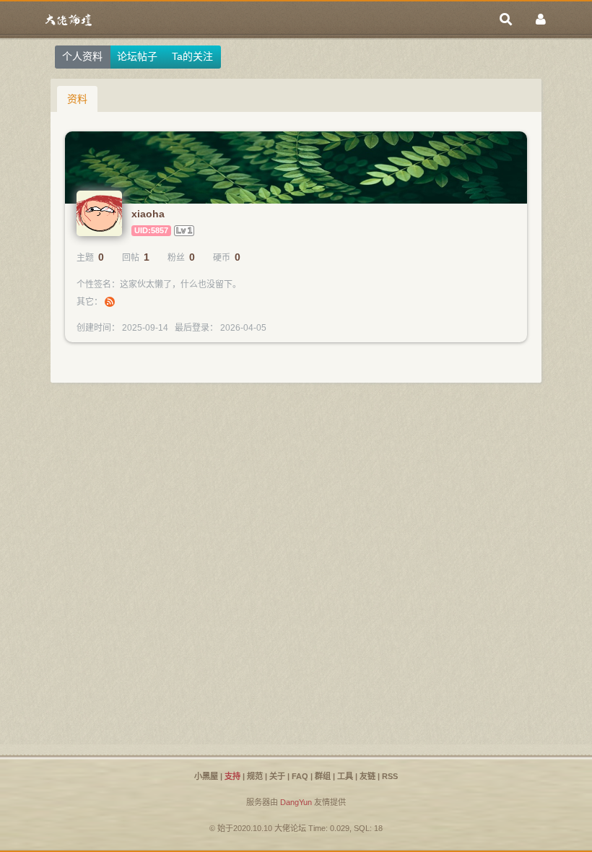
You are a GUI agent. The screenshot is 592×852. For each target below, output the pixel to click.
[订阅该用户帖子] (110, 302)
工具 (345, 776)
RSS (390, 776)
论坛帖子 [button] (137, 56)
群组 (323, 776)
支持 (232, 776)
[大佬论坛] (68, 19)
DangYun (296, 802)
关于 (277, 776)
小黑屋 (206, 776)
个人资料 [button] (82, 56)
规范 (255, 776)
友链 (367, 776)
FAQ (300, 776)
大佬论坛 (290, 828)
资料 (77, 99)
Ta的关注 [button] (192, 56)
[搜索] (506, 19)
